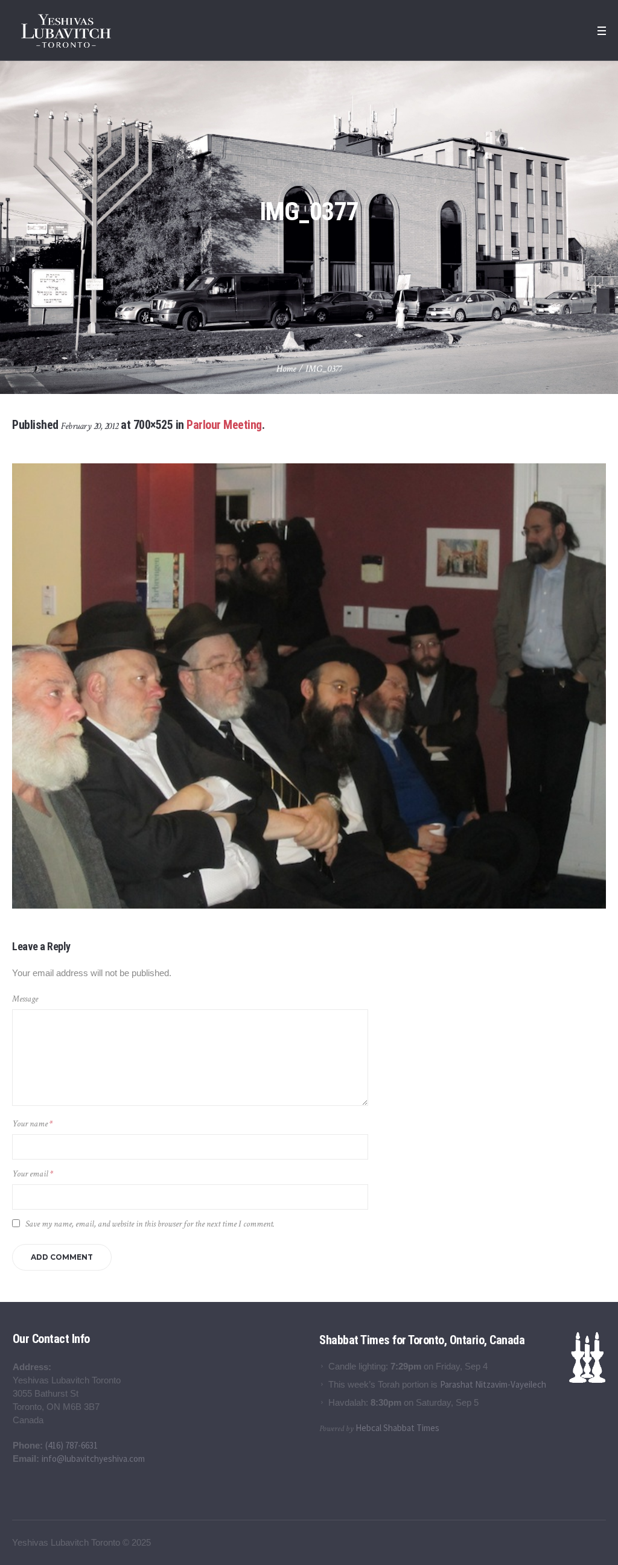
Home (286, 369)
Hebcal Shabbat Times (397, 1427)
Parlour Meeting (224, 424)
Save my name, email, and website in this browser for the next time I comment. (150, 1224)
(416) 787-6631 (71, 1445)
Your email (32, 1173)
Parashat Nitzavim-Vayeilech (493, 1384)
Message (25, 999)
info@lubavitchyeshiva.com (93, 1458)
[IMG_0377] (309, 686)
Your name (32, 1123)
